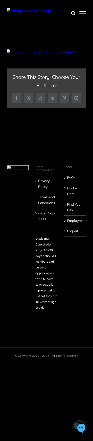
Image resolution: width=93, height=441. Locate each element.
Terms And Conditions (46, 200)
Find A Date (72, 191)
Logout (72, 231)
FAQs (71, 177)
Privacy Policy (44, 184)
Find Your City (74, 207)
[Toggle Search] (73, 13)
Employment (75, 220)
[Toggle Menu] (82, 13)
